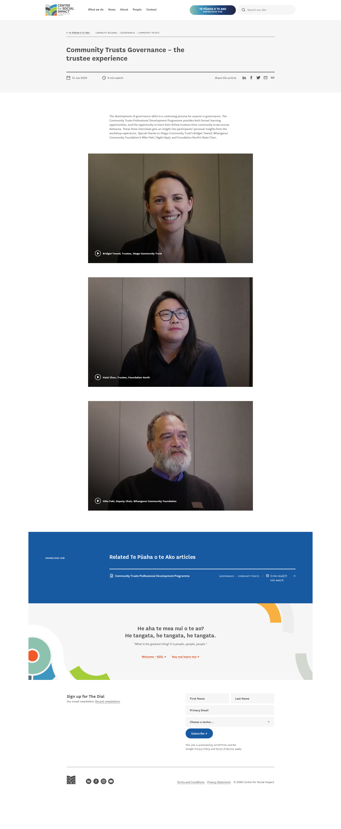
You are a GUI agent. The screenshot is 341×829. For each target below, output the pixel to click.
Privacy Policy (202, 749)
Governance (127, 32)
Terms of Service (225, 749)
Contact (151, 9)
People (137, 9)
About (124, 9)
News (111, 9)
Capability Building (106, 32)
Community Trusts (148, 32)
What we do (96, 9)
